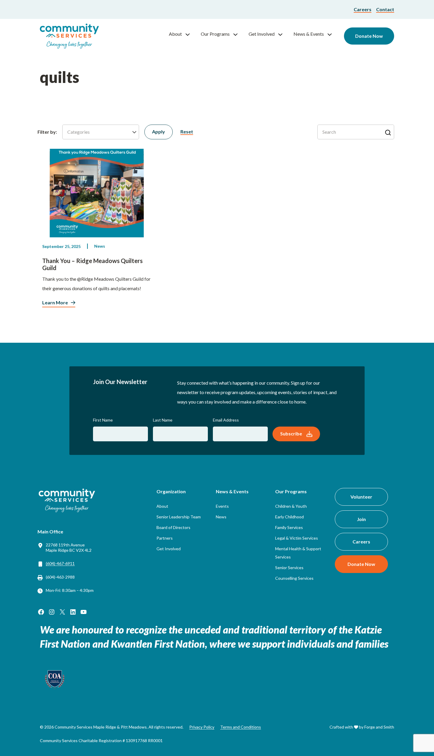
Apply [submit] (158, 131)
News (99, 246)
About (175, 34)
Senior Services (289, 567)
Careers (362, 9)
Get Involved (262, 34)
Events (222, 506)
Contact (385, 9)
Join (361, 519)
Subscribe (291, 433)
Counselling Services (294, 578)
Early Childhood (289, 516)
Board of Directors (173, 527)
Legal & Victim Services (296, 538)
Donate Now (369, 36)
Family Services (289, 527)
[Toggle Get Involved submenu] (283, 34)
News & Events (308, 34)
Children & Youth (291, 506)
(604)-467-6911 (60, 563)
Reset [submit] (186, 131)
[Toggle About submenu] (190, 34)
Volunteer (361, 496)
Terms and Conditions (240, 726)
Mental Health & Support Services (298, 552)
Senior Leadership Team (178, 516)
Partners (164, 538)
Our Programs (215, 34)
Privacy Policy (201, 726)
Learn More (55, 302)
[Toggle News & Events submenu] (332, 34)
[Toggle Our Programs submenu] (238, 34)
